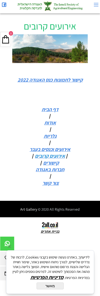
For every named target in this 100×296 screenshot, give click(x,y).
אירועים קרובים (50, 26)
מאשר (50, 286)
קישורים (51, 163)
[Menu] (96, 4)
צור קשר (50, 183)
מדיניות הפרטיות (46, 277)
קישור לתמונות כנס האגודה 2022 (50, 80)
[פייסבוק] (4, 4)
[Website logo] (50, 6)
